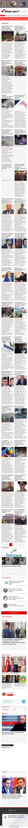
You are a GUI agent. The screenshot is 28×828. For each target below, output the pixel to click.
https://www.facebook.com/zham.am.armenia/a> (17, 817)
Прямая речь (5, 547)
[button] (3, 560)
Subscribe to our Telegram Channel (7, 701)
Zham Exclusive (6, 655)
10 (20, 544)
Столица (4, 772)
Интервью (4, 713)
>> (23, 544)
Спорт (3, 776)
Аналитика (5, 620)
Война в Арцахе (14, 18)
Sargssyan (17, 826)
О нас (15, 810)
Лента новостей (6, 577)
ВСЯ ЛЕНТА (14, 612)
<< (4, 544)
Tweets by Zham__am (6, 747)
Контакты (10, 810)
